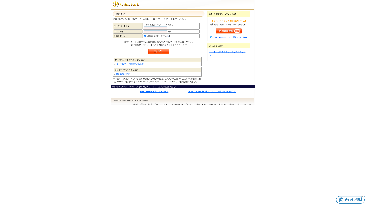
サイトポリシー (165, 104)
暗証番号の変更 (123, 74)
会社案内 (135, 104)
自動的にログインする (157, 36)
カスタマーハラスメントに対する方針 (214, 104)
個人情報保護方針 (177, 104)
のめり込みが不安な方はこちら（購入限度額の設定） (212, 91)
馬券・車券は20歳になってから (154, 91)
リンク (250, 104)
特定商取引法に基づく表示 (149, 104)
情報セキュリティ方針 (193, 104)
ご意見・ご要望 (241, 104)
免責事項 (231, 104)
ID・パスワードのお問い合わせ (130, 64)
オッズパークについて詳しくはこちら (230, 37)
